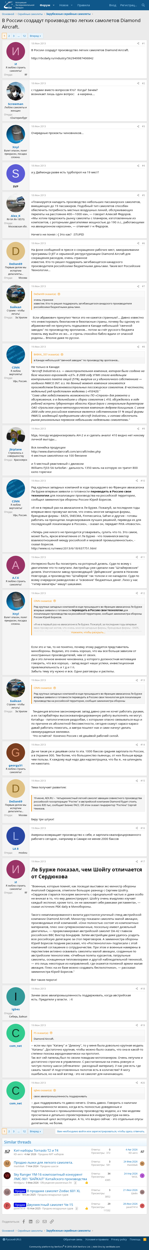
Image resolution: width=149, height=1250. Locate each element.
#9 (143, 428)
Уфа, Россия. (20, 381)
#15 (143, 780)
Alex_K (15, 216)
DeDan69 (15, 264)
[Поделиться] (138, 43)
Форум (45, 5)
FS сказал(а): (41, 1033)
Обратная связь (72, 1239)
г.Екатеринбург (18, 117)
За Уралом (21, 317)
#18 (143, 988)
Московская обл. (17, 226)
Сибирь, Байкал (18, 1016)
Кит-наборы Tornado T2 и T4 (36, 1150)
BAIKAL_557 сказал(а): (46, 354)
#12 (143, 593)
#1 (143, 43)
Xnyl (15, 147)
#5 (143, 195)
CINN (16, 367)
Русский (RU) (13, 1239)
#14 (143, 744)
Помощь (135, 1239)
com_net (16, 1046)
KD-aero (18, 1154)
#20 (143, 1082)
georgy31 (16, 765)
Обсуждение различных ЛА (56, 1182)
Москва (23, 277)
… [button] (19, 36)
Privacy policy (119, 1239)
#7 (143, 286)
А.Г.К (15, 578)
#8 (143, 346)
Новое (63, 5)
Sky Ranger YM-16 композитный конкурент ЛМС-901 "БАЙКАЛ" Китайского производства (50, 1176)
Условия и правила (96, 1239)
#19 (143, 1025)
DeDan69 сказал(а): (45, 294)
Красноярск (20, 459)
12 (24, 36)
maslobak (19, 1166)
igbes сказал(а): (43, 1090)
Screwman (15, 104)
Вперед (34, 36)
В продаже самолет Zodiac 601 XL (53, 1191)
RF (26, 74)
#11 (143, 557)
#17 (143, 861)
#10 (143, 480)
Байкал (15, 307)
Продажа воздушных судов (52, 1194)
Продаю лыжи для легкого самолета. (43, 1162)
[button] (53, 5)
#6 (143, 243)
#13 (143, 680)
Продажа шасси (49, 1166)
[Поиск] (143, 5)
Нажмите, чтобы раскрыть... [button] (88, 632)
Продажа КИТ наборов (51, 1154)
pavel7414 (19, 1208)
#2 (143, 83)
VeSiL (135, 1176)
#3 (143, 126)
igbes (16, 1009)
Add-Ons (97, 1246)
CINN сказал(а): (43, 601)
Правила (83, 5)
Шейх (17, 1194)
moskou (23, 852)
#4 (143, 165)
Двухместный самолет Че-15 (50, 1204)
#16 (143, 828)
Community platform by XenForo (60, 1246)
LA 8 (16, 849)
